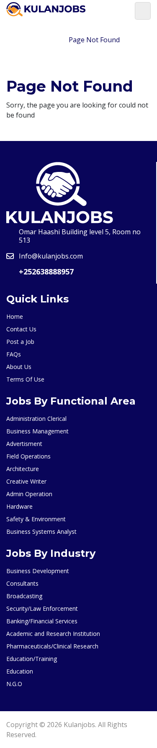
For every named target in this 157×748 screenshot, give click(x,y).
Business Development (37, 571)
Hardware (19, 506)
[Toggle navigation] (143, 11)
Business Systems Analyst (41, 531)
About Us (18, 367)
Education (19, 671)
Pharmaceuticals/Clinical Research (52, 646)
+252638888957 (46, 271)
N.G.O (14, 684)
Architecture (22, 469)
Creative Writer (26, 481)
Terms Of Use (25, 379)
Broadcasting (24, 596)
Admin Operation (29, 494)
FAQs (13, 354)
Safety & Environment (36, 519)
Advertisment (24, 444)
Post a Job (20, 342)
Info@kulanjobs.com (51, 256)
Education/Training (31, 659)
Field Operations (28, 456)
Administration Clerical (36, 419)
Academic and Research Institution (53, 634)
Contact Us (21, 329)
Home (49, 39)
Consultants (22, 583)
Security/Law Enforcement (42, 608)
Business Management (37, 431)
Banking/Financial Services (41, 621)
